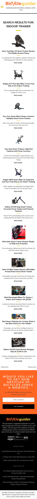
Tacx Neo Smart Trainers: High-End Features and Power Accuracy (19, 150)
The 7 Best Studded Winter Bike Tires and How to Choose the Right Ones (18, 472)
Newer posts (32, 367)
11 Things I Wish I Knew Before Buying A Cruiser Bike (18, 457)
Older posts (4, 367)
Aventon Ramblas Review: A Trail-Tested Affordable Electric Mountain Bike (18, 478)
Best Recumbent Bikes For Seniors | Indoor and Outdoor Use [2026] (18, 298)
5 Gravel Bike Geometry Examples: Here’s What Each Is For (18, 452)
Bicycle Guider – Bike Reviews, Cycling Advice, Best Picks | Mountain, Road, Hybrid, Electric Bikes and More (18, 494)
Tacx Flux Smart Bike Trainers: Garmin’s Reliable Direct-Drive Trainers (18, 117)
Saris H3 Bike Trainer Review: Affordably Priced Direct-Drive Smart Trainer (18, 270)
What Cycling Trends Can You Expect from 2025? (18, 460)
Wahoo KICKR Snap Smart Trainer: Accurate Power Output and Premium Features (19, 209)
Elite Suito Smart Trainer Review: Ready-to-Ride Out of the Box (18, 243)
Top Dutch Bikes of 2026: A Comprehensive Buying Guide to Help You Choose (18, 483)
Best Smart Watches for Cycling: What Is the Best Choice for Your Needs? (18, 322)
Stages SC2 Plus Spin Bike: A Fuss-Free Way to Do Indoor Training (18, 85)
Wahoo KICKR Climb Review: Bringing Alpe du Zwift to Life (18, 350)
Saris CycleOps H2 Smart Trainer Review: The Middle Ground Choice (18, 52)
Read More (18, 63)
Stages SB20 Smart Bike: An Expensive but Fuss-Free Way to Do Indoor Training (18, 181)
